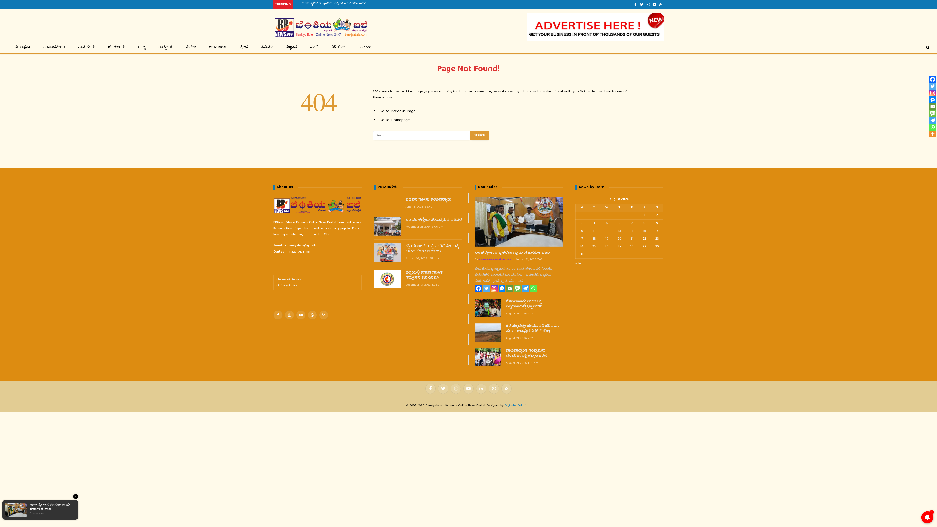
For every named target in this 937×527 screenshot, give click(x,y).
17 (581, 239)
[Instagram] (494, 288)
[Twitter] (486, 288)
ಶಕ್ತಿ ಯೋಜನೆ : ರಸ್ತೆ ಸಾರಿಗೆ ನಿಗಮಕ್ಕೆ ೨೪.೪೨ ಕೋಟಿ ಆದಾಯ (432, 249)
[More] (932, 134)
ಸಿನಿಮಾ (267, 47)
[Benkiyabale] (321, 27)
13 (619, 231)
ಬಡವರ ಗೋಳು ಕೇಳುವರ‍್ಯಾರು (428, 200)
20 (619, 239)
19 (606, 239)
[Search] (927, 47)
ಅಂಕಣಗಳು (218, 47)
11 (594, 231)
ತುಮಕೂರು (87, 47)
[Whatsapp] (533, 288)
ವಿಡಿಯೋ (338, 47)
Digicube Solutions (518, 405)
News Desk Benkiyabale (495, 259)
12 (606, 231)
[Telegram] (525, 288)
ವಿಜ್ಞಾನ (291, 47)
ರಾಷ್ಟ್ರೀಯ (165, 47)
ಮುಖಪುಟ (22, 47)
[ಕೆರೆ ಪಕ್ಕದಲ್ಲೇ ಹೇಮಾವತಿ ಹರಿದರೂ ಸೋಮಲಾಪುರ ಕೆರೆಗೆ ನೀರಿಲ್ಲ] (488, 332)
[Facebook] (478, 288)
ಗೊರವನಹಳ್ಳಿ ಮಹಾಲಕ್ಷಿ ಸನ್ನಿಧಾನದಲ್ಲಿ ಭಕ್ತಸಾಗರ (334, 3)
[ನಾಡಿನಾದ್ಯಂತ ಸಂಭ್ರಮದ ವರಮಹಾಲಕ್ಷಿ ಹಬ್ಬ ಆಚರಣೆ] (488, 357)
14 (631, 231)
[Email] (509, 288)
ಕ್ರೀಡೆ (244, 47)
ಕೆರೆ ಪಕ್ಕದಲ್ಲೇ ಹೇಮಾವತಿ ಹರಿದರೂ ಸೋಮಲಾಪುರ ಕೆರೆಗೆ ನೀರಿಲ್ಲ (532, 329)
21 (632, 239)
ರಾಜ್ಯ (142, 47)
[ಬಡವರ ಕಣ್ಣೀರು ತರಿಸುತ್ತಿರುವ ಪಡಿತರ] (387, 226)
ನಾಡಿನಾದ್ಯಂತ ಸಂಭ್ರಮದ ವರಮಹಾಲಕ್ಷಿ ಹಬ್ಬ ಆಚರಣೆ (526, 353)
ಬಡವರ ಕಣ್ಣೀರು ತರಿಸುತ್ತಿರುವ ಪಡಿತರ (433, 220)
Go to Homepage (395, 120)
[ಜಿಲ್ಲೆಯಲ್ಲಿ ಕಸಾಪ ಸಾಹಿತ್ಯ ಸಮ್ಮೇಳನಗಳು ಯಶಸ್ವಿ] (387, 279)
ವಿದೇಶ (191, 47)
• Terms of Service (288, 280)
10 (581, 231)
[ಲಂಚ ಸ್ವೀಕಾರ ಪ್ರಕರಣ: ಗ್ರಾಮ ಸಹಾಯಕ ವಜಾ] (519, 221)
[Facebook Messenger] (502, 288)
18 (594, 239)
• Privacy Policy (286, 286)
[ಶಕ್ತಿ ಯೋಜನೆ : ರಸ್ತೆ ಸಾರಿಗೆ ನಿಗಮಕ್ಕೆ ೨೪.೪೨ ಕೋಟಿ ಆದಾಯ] (387, 252)
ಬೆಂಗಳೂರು (116, 47)
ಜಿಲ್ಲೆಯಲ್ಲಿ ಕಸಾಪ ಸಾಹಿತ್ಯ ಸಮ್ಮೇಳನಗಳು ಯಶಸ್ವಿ (424, 275)
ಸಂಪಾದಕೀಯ (54, 47)
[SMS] (517, 288)
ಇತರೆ (314, 47)
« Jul (578, 263)
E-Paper (364, 47)
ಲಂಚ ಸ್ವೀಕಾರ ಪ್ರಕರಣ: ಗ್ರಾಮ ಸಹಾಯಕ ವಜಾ (512, 253)
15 (644, 231)
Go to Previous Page (397, 111)
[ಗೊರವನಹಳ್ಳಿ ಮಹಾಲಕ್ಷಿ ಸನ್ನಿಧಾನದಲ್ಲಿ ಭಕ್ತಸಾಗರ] (488, 308)
